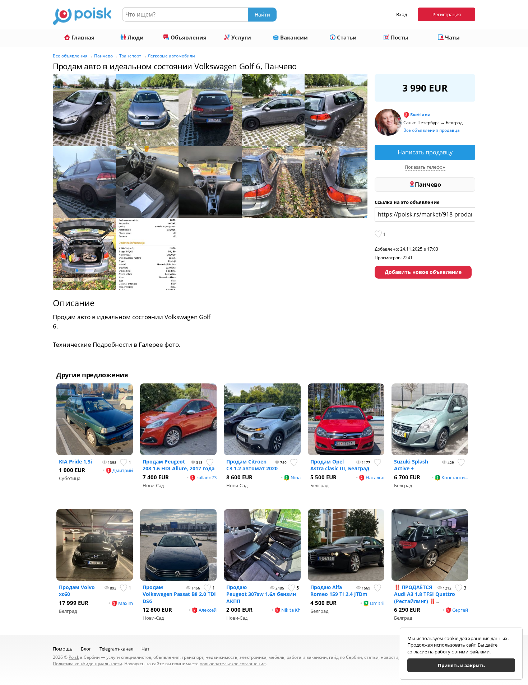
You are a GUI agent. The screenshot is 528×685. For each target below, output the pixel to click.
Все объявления (70, 56)
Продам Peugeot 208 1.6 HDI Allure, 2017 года (178, 465)
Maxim (125, 603)
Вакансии (293, 37)
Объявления (188, 37)
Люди (135, 37)
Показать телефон (425, 167)
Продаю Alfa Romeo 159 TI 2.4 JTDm (338, 591)
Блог (86, 649)
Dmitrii (377, 603)
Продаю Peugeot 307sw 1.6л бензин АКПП (261, 594)
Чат (145, 649)
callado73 (206, 477)
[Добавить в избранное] (379, 234)
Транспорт (130, 56)
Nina (296, 477)
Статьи (346, 37)
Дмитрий (122, 470)
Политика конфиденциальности (87, 664)
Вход (401, 14)
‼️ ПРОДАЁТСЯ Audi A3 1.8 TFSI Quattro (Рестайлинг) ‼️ (424, 594)
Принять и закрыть (461, 665)
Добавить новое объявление (423, 272)
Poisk (74, 657)
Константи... (454, 477)
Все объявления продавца (431, 130)
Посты (398, 37)
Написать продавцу (425, 152)
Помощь (63, 649)
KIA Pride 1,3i (75, 461)
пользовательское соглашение (233, 664)
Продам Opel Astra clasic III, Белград (339, 465)
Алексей (208, 610)
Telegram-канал (116, 649)
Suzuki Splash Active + (411, 465)
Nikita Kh (291, 610)
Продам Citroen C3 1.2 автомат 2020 (252, 465)
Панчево (103, 56)
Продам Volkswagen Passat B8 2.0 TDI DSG (179, 594)
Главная (82, 37)
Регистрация (446, 14)
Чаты (452, 37)
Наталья (375, 477)
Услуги (240, 37)
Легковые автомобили (171, 56)
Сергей (460, 610)
